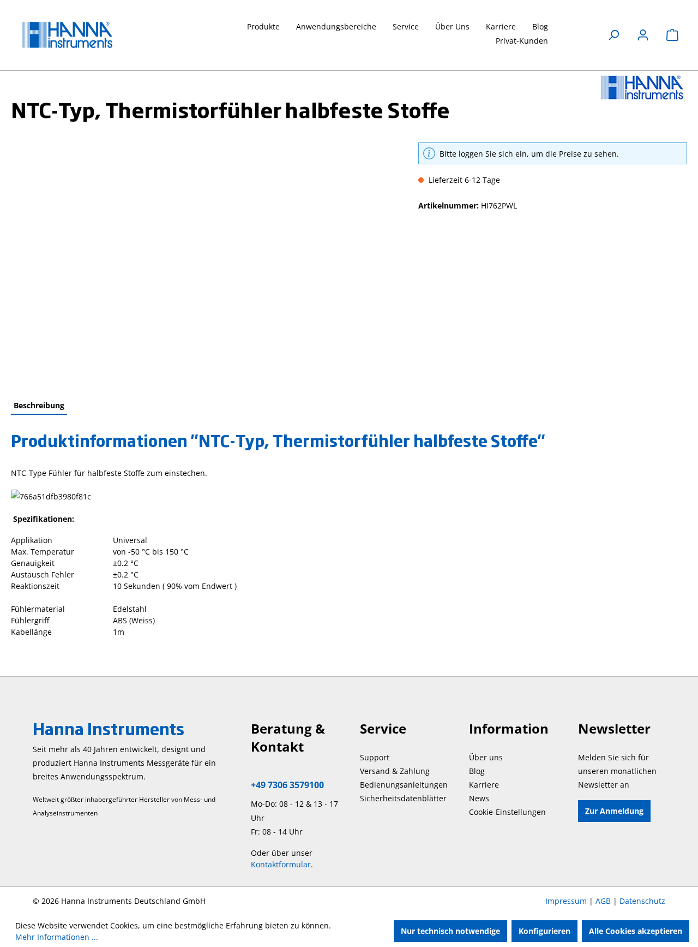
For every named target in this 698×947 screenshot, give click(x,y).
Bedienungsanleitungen (404, 784)
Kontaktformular (281, 864)
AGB (603, 901)
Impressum (566, 901)
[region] (203, 259)
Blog (477, 771)
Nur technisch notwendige (450, 931)
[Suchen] (613, 35)
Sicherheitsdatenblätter (403, 798)
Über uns (486, 757)
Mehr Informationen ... (56, 937)
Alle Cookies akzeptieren (635, 931)
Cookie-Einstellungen (507, 812)
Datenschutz (642, 901)
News (479, 798)
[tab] (39, 406)
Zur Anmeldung (614, 811)
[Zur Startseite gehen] (76, 35)
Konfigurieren (544, 931)
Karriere (484, 784)
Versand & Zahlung (395, 771)
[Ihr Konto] (643, 35)
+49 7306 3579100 (287, 785)
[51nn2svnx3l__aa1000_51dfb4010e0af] (203, 259)
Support (374, 757)
